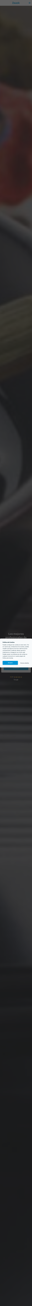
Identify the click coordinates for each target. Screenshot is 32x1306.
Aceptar (10, 662)
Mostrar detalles (24, 663)
